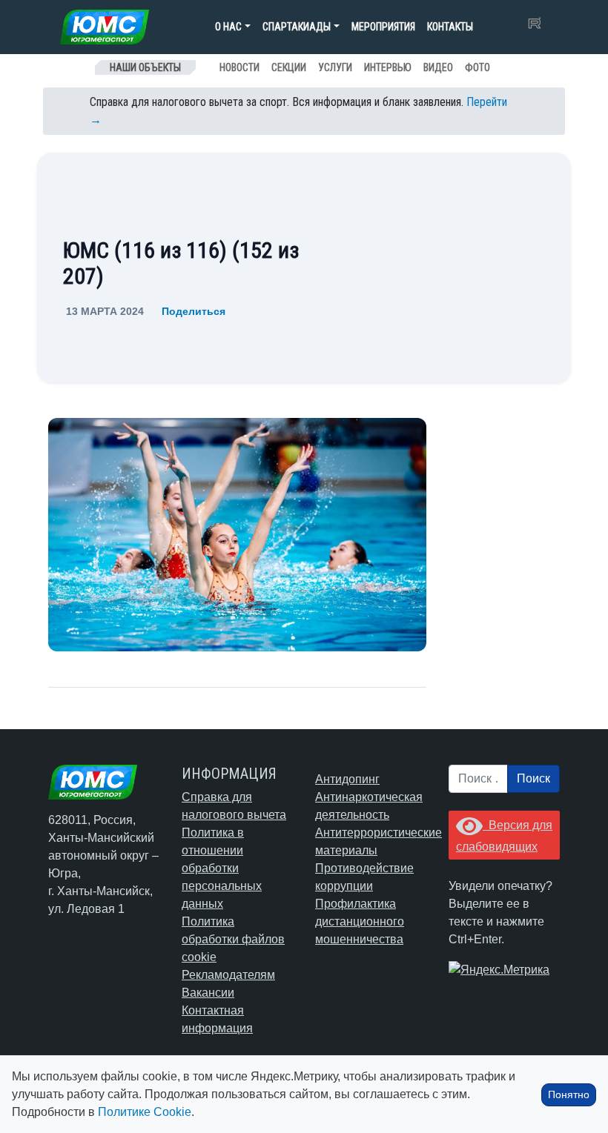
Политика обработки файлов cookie (233, 939)
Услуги (335, 67)
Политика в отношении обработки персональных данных (222, 868)
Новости (239, 67)
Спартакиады (296, 27)
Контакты (450, 27)
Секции (288, 67)
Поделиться (193, 311)
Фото (477, 67)
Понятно (568, 1094)
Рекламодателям (228, 974)
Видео (438, 67)
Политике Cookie (144, 1112)
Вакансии (208, 992)
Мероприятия (383, 27)
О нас (228, 27)
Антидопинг (347, 779)
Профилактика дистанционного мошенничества (359, 921)
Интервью (388, 67)
